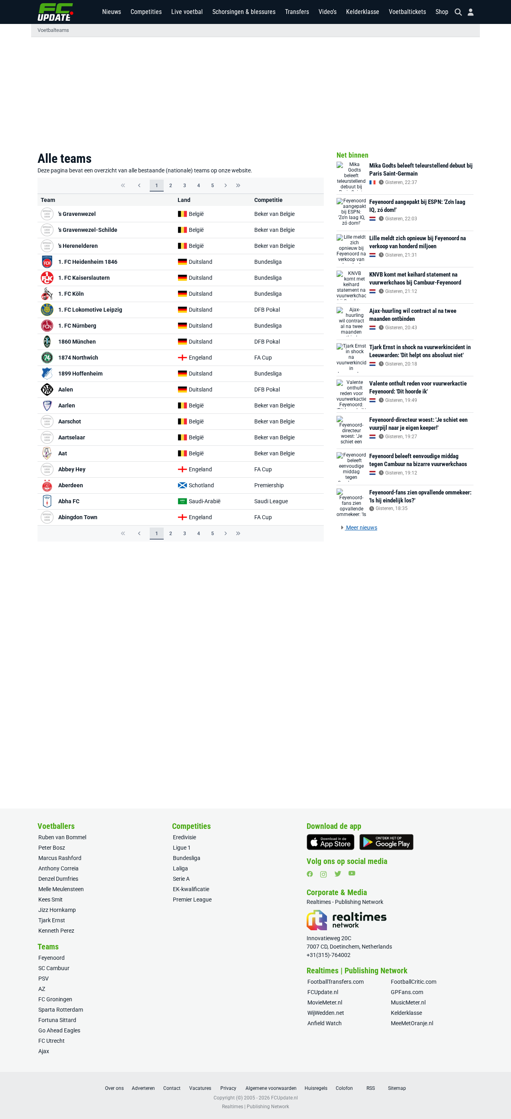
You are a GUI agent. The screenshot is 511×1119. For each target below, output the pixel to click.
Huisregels (316, 1088)
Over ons (114, 1088)
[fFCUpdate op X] (338, 874)
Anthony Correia (58, 868)
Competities (146, 12)
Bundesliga (268, 262)
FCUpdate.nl (322, 992)
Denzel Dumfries (58, 879)
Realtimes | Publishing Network (255, 1106)
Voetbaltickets (407, 12)
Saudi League (271, 501)
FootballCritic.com (413, 982)
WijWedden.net (325, 1013)
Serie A (181, 879)
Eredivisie (184, 837)
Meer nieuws (361, 527)
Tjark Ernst (51, 920)
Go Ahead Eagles (59, 1030)
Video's (328, 12)
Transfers (297, 12)
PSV (43, 978)
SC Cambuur (53, 968)
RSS (370, 1088)
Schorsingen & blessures (243, 12)
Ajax (43, 1051)
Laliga (180, 868)
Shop (442, 12)
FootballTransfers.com (335, 982)
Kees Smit (50, 899)
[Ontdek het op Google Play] (386, 842)
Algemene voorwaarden (271, 1088)
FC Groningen (55, 999)
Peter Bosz (51, 847)
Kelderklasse (362, 12)
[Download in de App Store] (331, 842)
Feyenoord (51, 958)
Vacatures (200, 1088)
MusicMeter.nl (408, 1002)
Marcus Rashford (59, 858)
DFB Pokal (267, 309)
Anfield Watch (324, 1023)
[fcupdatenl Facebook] (309, 874)
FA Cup (263, 357)
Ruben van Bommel (62, 837)
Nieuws (111, 12)
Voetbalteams (53, 30)
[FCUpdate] (55, 12)
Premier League (192, 899)
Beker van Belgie (274, 214)
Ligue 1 (182, 847)
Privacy (228, 1088)
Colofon (344, 1088)
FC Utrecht (51, 1041)
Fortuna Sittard (57, 1020)
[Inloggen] (467, 12)
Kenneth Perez (56, 930)
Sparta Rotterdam (60, 1009)
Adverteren (143, 1088)
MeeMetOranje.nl (412, 1023)
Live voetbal (187, 12)
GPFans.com (407, 992)
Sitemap (397, 1088)
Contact (171, 1088)
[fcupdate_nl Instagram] (323, 874)
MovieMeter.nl (324, 1002)
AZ (41, 989)
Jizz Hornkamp (57, 910)
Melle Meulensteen (61, 889)
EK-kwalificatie (191, 889)
